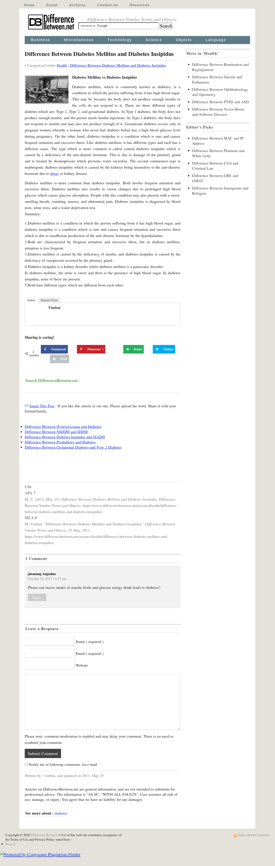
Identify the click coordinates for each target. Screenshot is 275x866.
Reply (37, 597)
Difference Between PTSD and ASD (220, 101)
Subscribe (245, 834)
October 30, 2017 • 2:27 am (47, 578)
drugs (54, 173)
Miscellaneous (79, 40)
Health (62, 65)
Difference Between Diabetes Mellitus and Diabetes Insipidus (118, 65)
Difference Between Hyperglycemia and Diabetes (63, 426)
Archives (77, 5)
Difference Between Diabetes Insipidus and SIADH (65, 436)
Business (40, 40)
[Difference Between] (51, 29)
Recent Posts (49, 300)
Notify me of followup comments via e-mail (63, 764)
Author (31, 300)
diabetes (61, 813)
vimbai (54, 307)
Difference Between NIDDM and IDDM (56, 431)
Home (29, 5)
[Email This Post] (26, 405)
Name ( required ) (90, 641)
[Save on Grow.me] (118, 349)
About (52, 5)
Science (153, 40)
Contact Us (107, 5)
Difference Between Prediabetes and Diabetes (60, 442)
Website (82, 665)
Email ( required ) (90, 653)
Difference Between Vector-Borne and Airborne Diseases (218, 111)
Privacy (10, 843)
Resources (140, 5)
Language (216, 40)
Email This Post (41, 405)
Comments (262, 834)
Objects (184, 40)
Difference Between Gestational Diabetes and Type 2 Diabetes (73, 447)
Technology (119, 40)
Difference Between (44, 834)
